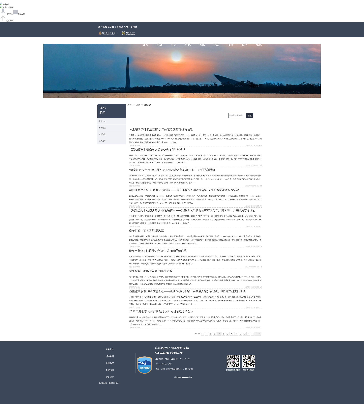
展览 (173, 44)
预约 (245, 44)
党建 (216, 44)
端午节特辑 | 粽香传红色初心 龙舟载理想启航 (158, 250)
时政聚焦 (102, 134)
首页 (145, 44)
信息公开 (102, 141)
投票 (259, 44)
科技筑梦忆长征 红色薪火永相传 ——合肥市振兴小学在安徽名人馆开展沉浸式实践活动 (184, 190)
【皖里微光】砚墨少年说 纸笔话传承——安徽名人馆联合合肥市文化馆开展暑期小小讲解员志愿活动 (192, 210)
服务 (230, 44)
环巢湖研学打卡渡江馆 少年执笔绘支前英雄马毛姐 (161, 129)
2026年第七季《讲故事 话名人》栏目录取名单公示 (161, 311)
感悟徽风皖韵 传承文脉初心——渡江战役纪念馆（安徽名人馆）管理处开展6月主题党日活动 (187, 291)
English (265, 38)
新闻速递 (102, 128)
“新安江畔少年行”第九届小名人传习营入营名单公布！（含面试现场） (173, 169)
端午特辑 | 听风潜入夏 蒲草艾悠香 (150, 271)
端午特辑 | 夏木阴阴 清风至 (146, 230)
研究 (188, 44)
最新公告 (102, 121)
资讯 (202, 44)
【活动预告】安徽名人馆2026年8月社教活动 (157, 149)
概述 (159, 44)
